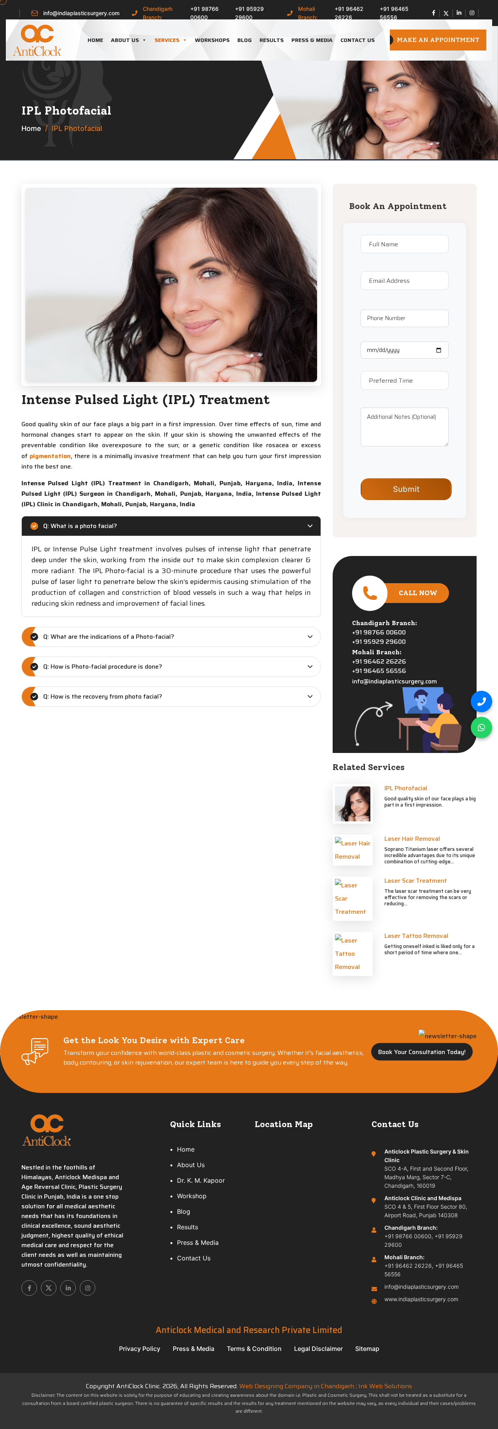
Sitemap (367, 1348)
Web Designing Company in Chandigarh (296, 1386)
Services (166, 40)
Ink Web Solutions (385, 1386)
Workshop (192, 1196)
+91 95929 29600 (249, 13)
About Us (125, 40)
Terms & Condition (254, 1348)
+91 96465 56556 (394, 13)
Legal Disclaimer (318, 1348)
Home (95, 40)
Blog (244, 40)
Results (272, 40)
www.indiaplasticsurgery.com (421, 1299)
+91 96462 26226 (349, 13)
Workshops (212, 40)
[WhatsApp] (481, 727)
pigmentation (50, 456)
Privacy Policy (139, 1348)
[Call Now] (481, 701)
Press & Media (312, 40)
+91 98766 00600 (204, 13)
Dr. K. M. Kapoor (201, 1180)
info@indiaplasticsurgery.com (81, 13)
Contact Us (357, 40)
